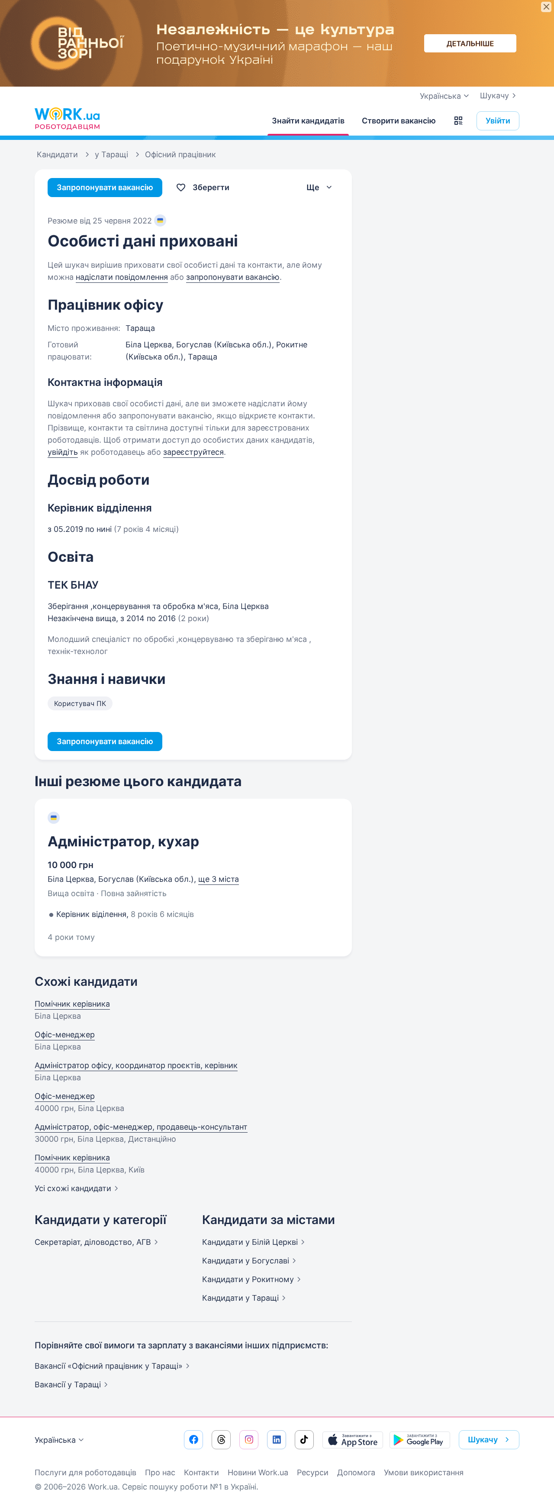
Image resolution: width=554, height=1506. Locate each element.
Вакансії (68, 1384)
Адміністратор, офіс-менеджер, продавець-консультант (141, 1126)
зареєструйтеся (193, 452)
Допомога (356, 1472)
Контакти (201, 1472)
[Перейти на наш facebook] (193, 1439)
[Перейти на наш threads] (221, 1439)
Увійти (498, 120)
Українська (55, 1439)
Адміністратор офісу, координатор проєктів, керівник (136, 1065)
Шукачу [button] (483, 1439)
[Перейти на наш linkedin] (276, 1439)
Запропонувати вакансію (105, 187)
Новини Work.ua (258, 1472)
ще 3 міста (218, 879)
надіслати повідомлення (122, 277)
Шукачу (494, 95)
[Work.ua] (67, 118)
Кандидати (250, 1242)
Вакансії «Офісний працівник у (109, 1365)
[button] (458, 121)
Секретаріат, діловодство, (93, 1242)
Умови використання (424, 1472)
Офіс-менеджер (65, 1034)
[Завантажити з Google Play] (420, 1439)
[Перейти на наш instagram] (248, 1439)
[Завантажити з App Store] (352, 1439)
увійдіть (63, 452)
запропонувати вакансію (233, 277)
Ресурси (313, 1472)
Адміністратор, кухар (123, 841)
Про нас (160, 1472)
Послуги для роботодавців (85, 1472)
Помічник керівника (72, 1003)
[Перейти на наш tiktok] (304, 1439)
